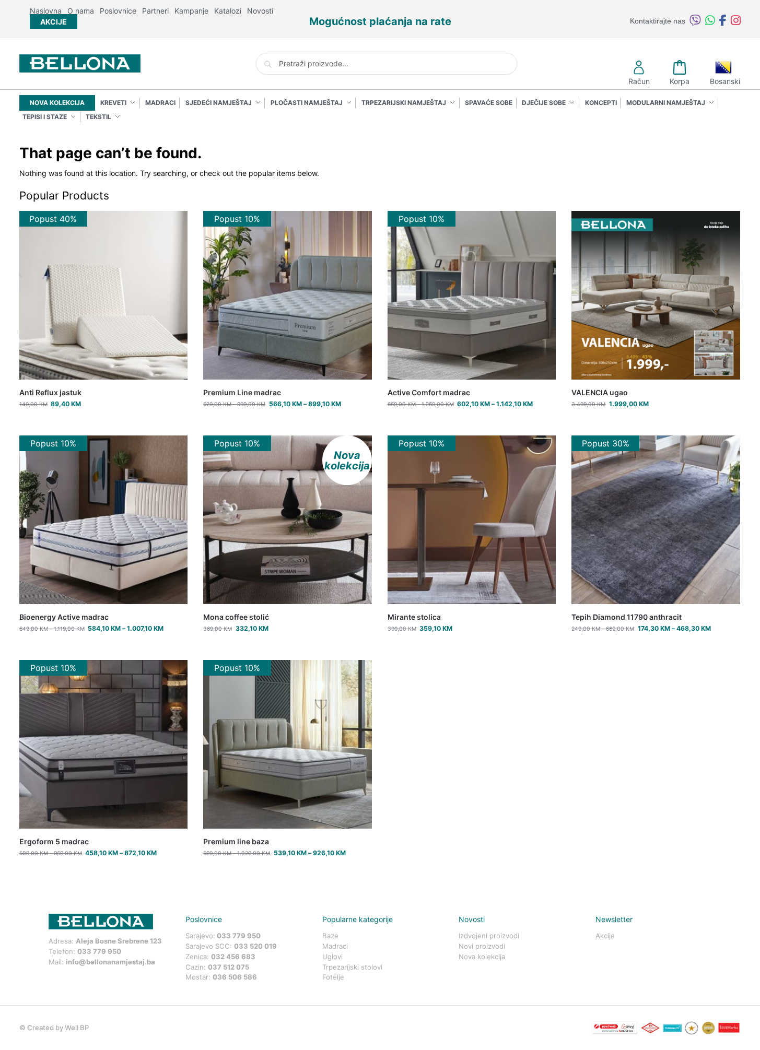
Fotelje (333, 977)
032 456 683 (233, 956)
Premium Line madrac (242, 392)
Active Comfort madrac (429, 392)
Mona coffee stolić (236, 616)
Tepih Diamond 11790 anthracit (626, 616)
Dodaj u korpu (103, 425)
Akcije (605, 935)
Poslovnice (118, 10)
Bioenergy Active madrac (64, 616)
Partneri (155, 10)
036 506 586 (235, 977)
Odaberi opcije (287, 425)
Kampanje (191, 10)
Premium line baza (236, 841)
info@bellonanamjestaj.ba (110, 962)
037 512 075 (228, 967)
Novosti (260, 10)
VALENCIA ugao (599, 392)
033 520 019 (255, 946)
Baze (330, 935)
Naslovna (46, 10)
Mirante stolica (414, 616)
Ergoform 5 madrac (54, 841)
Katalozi (227, 10)
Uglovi (332, 956)
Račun (639, 81)
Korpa (679, 81)
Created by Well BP (58, 1027)
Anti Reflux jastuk (50, 392)
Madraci (335, 946)
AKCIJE (53, 21)
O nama (80, 10)
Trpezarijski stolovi (352, 967)
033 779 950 (99, 951)
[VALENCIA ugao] (655, 295)
